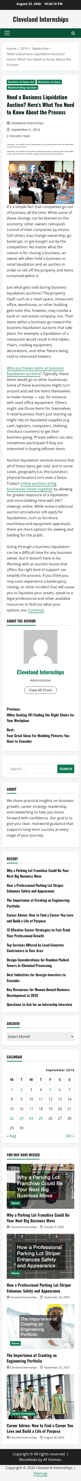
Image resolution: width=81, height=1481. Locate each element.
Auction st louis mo (21, 82)
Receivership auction (22, 87)
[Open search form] (73, 33)
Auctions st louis (49, 82)
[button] (7, 33)
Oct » (70, 1135)
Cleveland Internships (40, 19)
